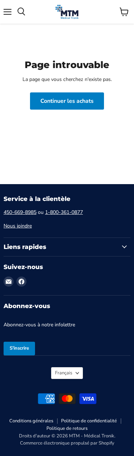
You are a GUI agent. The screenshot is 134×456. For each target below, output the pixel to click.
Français (63, 373)
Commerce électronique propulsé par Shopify (67, 443)
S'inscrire (19, 348)
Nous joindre (18, 225)
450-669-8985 (20, 212)
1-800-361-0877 (64, 212)
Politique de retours (67, 428)
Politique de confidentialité (89, 421)
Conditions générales (31, 421)
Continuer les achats (67, 101)
